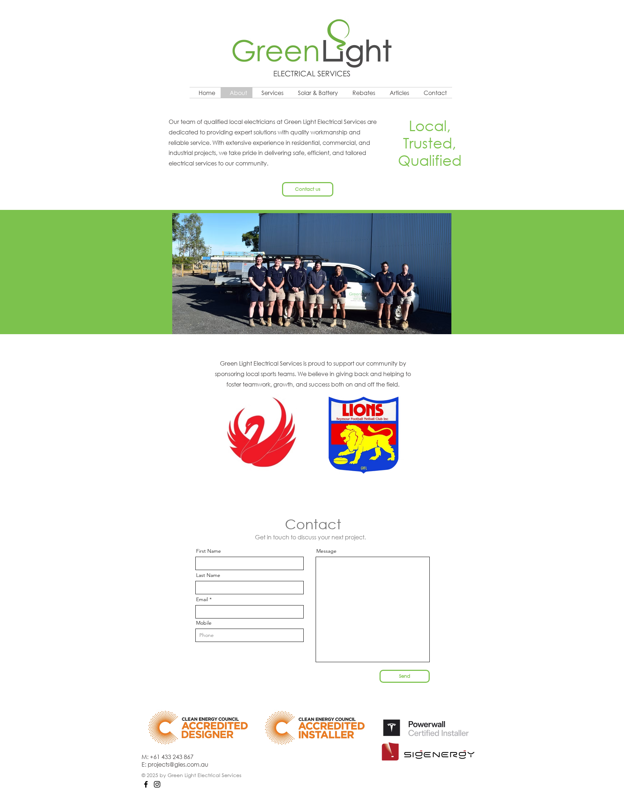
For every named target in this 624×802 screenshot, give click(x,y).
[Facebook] (146, 784)
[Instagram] (157, 784)
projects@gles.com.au (178, 764)
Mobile (204, 622)
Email (202, 599)
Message (326, 550)
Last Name (208, 575)
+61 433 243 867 (172, 756)
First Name (208, 550)
